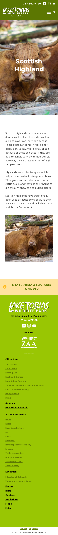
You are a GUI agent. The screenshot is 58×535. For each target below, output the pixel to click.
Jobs (8, 508)
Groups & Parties (13, 457)
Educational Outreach (16, 477)
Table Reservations (14, 453)
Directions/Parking (14, 428)
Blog (8, 490)
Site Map (23, 529)
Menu (8, 398)
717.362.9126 (32, 3)
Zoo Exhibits (11, 364)
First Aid (9, 449)
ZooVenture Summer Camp (18, 481)
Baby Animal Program (15, 381)
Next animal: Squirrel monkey (32, 286)
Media (9, 504)
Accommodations (14, 461)
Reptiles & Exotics (14, 377)
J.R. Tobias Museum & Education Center (24, 385)
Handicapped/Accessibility (18, 444)
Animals (10, 403)
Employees (33, 529)
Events (9, 486)
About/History (12, 465)
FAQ (7, 432)
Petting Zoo (11, 372)
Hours (8, 419)
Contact (10, 495)
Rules (8, 436)
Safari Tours (11, 368)
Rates (8, 423)
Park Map (10, 440)
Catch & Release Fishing (17, 389)
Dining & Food (12, 393)
